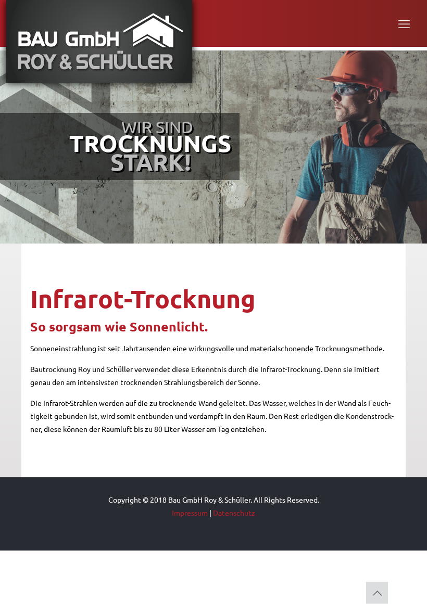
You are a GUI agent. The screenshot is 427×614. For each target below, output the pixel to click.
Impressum (190, 512)
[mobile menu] (404, 23)
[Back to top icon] (377, 593)
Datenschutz (234, 512)
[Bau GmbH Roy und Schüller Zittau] (99, 41)
